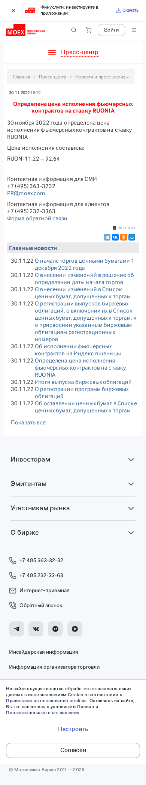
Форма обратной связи (37, 218)
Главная (21, 77)
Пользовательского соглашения (43, 713)
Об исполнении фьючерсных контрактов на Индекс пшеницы (78, 350)
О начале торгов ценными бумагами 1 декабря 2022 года (84, 264)
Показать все (28, 422)
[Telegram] (107, 237)
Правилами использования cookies (46, 701)
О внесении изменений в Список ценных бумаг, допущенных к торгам (83, 293)
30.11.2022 (126, 228)
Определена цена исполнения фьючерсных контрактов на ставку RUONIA (80, 367)
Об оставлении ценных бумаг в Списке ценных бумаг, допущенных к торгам (86, 407)
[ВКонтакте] (115, 237)
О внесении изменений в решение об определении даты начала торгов (84, 278)
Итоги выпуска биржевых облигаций (83, 381)
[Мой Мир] (131, 237)
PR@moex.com (26, 193)
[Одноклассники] (123, 237)
